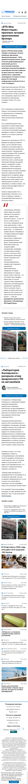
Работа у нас (13, 723)
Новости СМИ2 (6, 330)
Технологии (6, 366)
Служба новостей (7, 41)
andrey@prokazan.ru (13, 709)
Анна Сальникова (12, 387)
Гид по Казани (7, 683)
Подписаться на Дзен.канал (14, 46)
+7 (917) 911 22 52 (13, 707)
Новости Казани (7, 629)
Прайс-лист (13, 712)
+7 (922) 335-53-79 (13, 718)
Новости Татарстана (8, 544)
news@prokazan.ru (13, 720)
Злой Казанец (6, 496)
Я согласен (13, 782)
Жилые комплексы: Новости (10, 648)
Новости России (7, 23)
